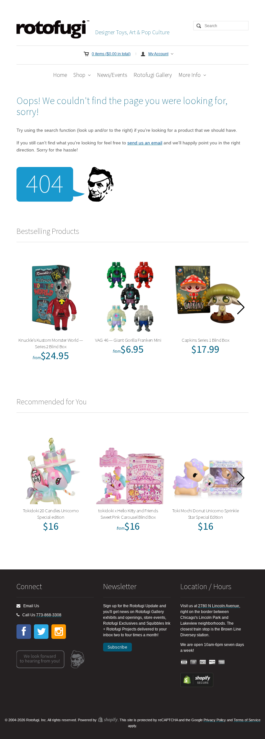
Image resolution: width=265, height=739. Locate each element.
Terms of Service (247, 720)
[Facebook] (23, 631)
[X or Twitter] (41, 631)
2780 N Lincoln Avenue (218, 606)
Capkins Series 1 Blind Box (205, 340)
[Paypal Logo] (203, 662)
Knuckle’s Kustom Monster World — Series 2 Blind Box (50, 343)
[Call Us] (17, 615)
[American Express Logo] (221, 662)
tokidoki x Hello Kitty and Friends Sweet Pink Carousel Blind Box (128, 513)
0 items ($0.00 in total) (111, 54)
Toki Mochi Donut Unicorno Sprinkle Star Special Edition (205, 513)
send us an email (144, 142)
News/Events (112, 74)
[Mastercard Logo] (193, 662)
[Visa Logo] (184, 662)
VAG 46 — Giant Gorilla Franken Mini (128, 340)
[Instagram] (58, 631)
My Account (158, 54)
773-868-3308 (48, 615)
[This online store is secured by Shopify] (196, 685)
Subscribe (117, 647)
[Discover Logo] (212, 662)
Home (60, 74)
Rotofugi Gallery (152, 74)
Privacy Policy (215, 720)
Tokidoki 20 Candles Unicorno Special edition (51, 513)
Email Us (29, 606)
